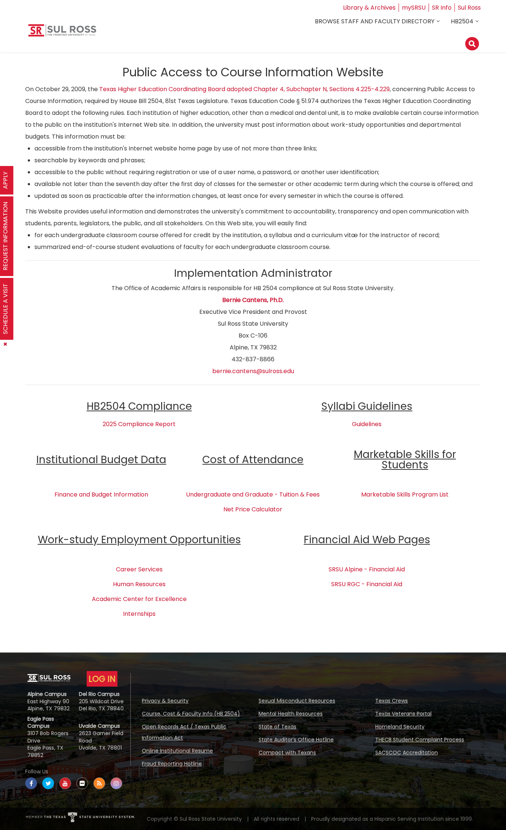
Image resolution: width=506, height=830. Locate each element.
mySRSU (414, 7)
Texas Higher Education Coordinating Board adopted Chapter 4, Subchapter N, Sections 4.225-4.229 (244, 89)
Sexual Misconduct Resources (297, 700)
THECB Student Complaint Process (419, 739)
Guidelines (367, 424)
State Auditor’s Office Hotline (296, 739)
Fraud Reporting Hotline (172, 763)
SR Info (442, 7)
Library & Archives (369, 7)
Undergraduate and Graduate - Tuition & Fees (253, 494)
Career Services (139, 569)
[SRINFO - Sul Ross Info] (62, 33)
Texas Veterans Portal (403, 713)
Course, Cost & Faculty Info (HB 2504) (191, 713)
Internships (139, 614)
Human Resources (139, 584)
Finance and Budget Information (101, 494)
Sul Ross (469, 7)
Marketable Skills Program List (405, 494)
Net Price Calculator (252, 509)
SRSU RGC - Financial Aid (366, 584)
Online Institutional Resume (177, 750)
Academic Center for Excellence (139, 599)
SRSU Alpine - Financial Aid (367, 569)
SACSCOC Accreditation (406, 752)
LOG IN (102, 679)
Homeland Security (400, 726)
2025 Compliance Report (139, 424)
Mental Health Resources (291, 713)
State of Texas (277, 726)
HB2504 (462, 21)
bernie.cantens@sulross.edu (253, 371)
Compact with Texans (287, 752)
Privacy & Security (165, 700)
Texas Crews (391, 700)
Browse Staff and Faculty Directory (375, 21)
